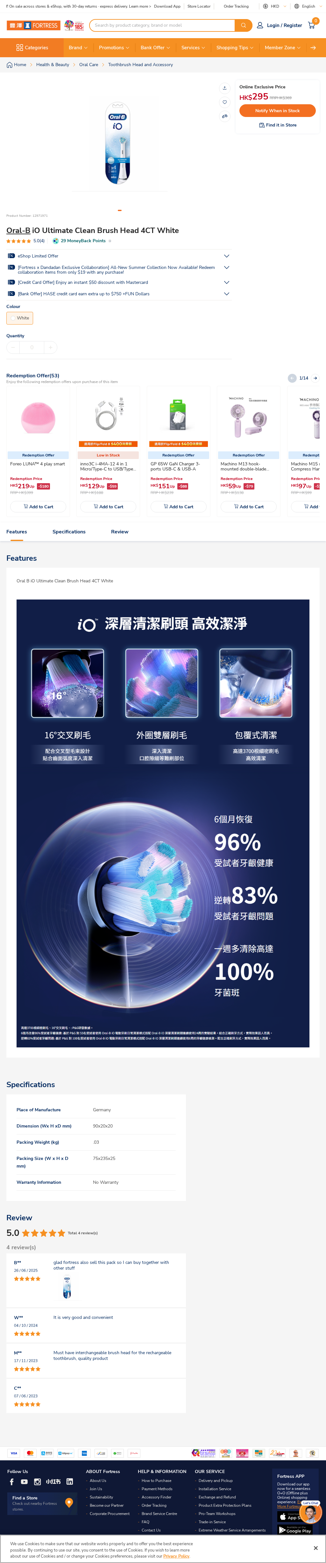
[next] (313, 47)
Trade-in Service (212, 1522)
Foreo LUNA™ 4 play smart (37, 464)
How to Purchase (156, 1480)
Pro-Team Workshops (217, 1513)
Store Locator (199, 6)
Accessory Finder (156, 1497)
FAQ (145, 1522)
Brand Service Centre (159, 1513)
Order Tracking (236, 6)
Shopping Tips (232, 48)
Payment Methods (157, 1488)
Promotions (111, 48)
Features (16, 531)
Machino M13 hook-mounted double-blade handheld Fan (243, 469)
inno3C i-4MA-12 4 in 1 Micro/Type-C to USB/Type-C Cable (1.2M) (107, 469)
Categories (36, 48)
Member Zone (280, 48)
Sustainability (101, 1497)
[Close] (316, 1548)
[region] (163, 1549)
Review (120, 531)
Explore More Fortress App (293, 1504)
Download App (167, 6)
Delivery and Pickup (216, 1480)
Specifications (69, 531)
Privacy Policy (176, 1556)
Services (190, 48)
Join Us (96, 1488)
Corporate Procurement (110, 1513)
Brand (75, 48)
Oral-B (18, 230)
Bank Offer (153, 48)
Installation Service (215, 1488)
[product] (38, 417)
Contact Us (151, 1530)
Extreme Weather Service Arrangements (232, 1530)
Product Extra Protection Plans (225, 1505)
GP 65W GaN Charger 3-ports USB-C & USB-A (175, 466)
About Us (98, 1480)
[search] (243, 25)
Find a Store (25, 1498)
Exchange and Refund (217, 1497)
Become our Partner (107, 1505)
